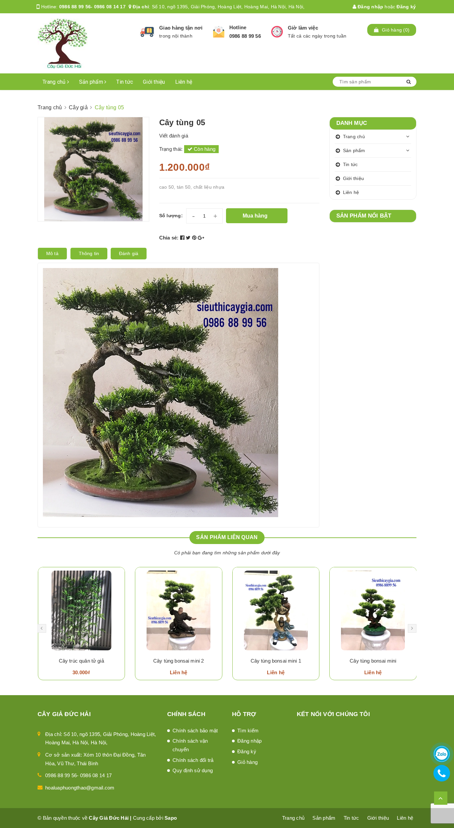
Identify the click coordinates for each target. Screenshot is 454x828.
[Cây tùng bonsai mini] (373, 610)
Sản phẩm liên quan (227, 537)
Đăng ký (406, 6)
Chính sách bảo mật (195, 730)
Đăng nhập (370, 6)
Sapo (171, 818)
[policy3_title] (277, 32)
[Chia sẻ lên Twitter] (189, 237)
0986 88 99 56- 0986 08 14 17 (92, 6)
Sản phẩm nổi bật (364, 216)
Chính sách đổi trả (193, 760)
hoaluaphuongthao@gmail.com (80, 787)
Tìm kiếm (248, 730)
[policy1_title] (147, 32)
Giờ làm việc (303, 28)
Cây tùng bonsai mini (373, 661)
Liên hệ (183, 82)
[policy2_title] (218, 32)
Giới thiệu (154, 82)
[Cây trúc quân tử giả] (81, 610)
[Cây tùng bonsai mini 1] (276, 610)
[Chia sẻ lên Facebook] (183, 237)
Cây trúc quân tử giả (81, 661)
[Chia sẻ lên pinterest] (195, 237)
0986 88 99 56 (245, 36)
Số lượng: (171, 215)
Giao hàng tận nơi (180, 28)
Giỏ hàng (247, 762)
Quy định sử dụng (192, 770)
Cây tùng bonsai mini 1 (276, 661)
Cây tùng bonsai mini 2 (178, 661)
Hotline (238, 27)
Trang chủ (55, 82)
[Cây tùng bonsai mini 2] (178, 610)
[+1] (201, 237)
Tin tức (124, 82)
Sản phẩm (91, 82)
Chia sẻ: (169, 237)
